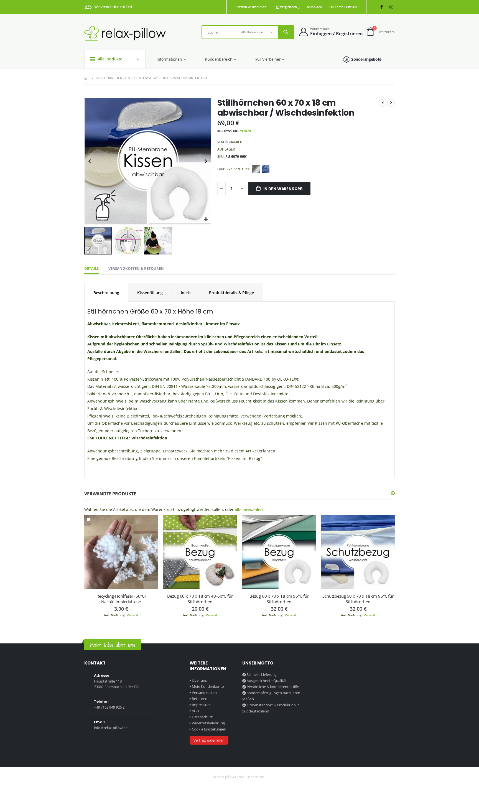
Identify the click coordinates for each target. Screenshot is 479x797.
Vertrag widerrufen (209, 740)
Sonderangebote (366, 59)
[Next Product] (391, 103)
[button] (206, 219)
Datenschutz (202, 716)
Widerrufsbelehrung (208, 722)
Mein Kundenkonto (208, 686)
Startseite (86, 78)
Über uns (199, 680)
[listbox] (261, 170)
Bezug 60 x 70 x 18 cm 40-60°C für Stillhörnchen (200, 598)
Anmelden (314, 7)
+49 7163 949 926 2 (109, 707)
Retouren (199, 698)
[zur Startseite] (125, 33)
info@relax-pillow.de (111, 727)
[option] (256, 169)
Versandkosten (204, 692)
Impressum (201, 704)
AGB (195, 710)
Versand (245, 131)
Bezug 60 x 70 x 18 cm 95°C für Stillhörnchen (279, 598)
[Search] (286, 32)
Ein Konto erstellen (343, 7)
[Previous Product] (382, 103)
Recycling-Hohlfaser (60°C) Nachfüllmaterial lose (121, 598)
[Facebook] (381, 7)
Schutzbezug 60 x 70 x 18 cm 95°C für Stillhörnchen (358, 598)
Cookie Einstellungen (209, 729)
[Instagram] (391, 7)
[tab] (91, 268)
